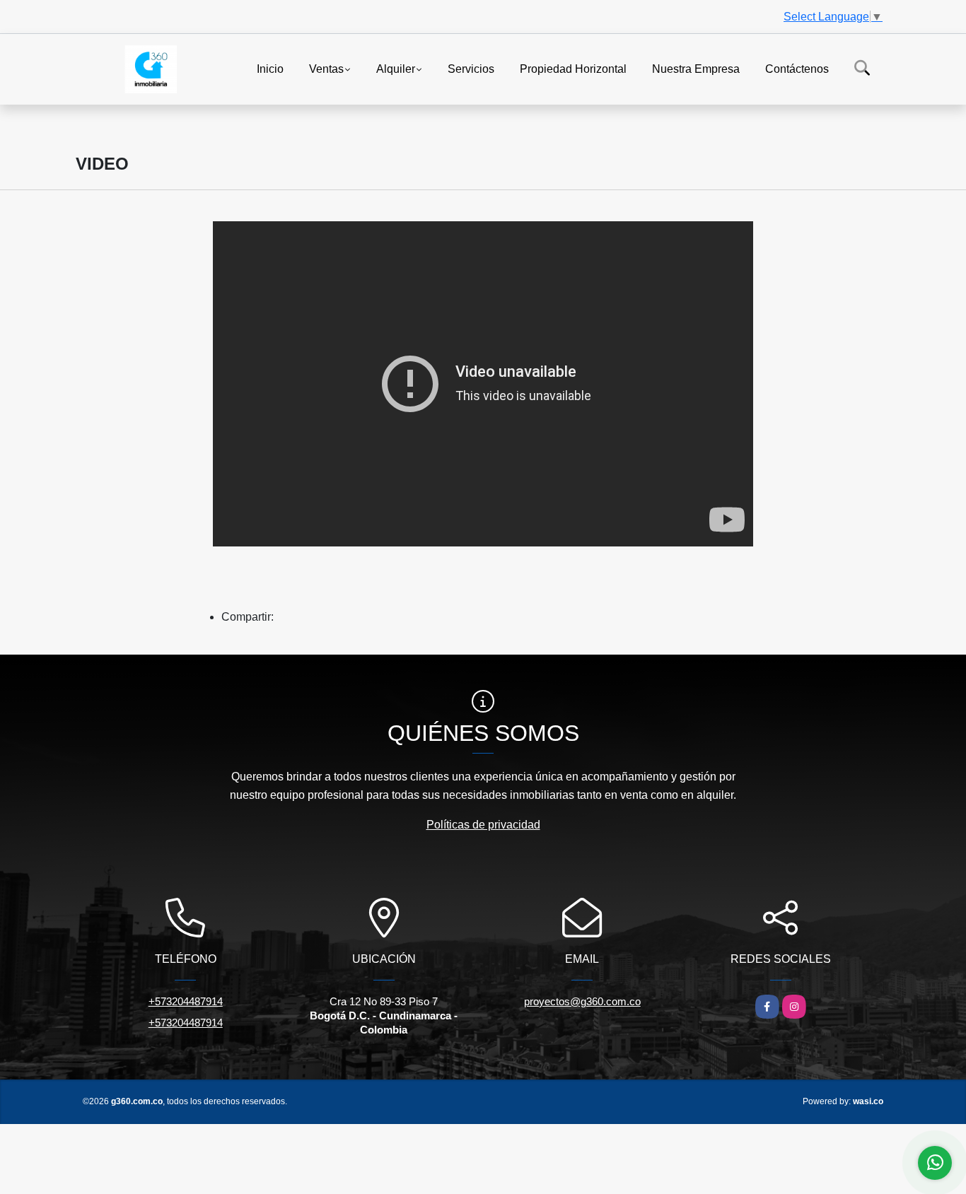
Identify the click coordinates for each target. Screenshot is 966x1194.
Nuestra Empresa (696, 68)
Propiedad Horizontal (573, 68)
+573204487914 (186, 1001)
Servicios (471, 68)
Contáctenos (797, 68)
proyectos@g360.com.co (582, 1001)
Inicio (270, 68)
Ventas (326, 68)
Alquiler (395, 68)
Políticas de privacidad (483, 825)
